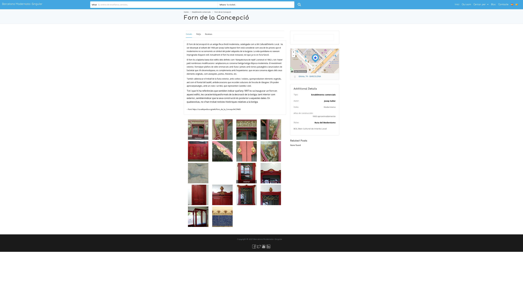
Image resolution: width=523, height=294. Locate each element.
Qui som (466, 4)
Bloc (493, 4)
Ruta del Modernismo (325, 122)
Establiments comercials (201, 12)
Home (186, 12)
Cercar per (479, 4)
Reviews (208, 34)
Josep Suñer (330, 101)
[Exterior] (198, 129)
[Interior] (246, 173)
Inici (457, 4)
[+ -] (314, 61)
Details (189, 34)
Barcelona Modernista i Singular (22, 4)
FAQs (198, 34)
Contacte (503, 4)
